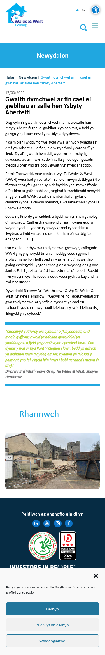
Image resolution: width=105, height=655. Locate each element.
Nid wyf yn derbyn (52, 625)
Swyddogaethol (52, 641)
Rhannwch (39, 413)
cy (83, 10)
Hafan (10, 77)
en (77, 10)
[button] (96, 576)
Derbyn (52, 609)
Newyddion (28, 77)
